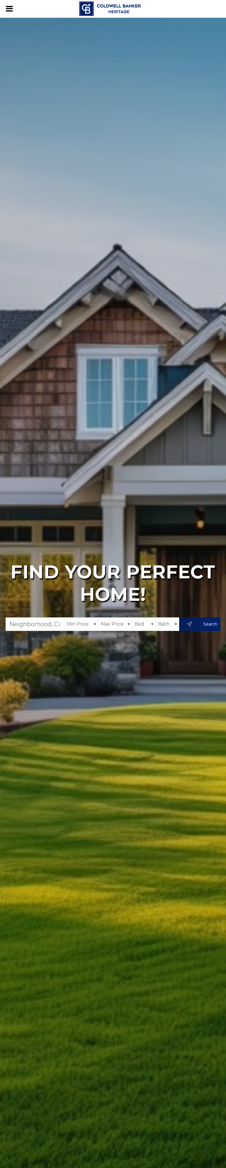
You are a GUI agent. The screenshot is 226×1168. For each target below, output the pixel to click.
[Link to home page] (113, 9)
